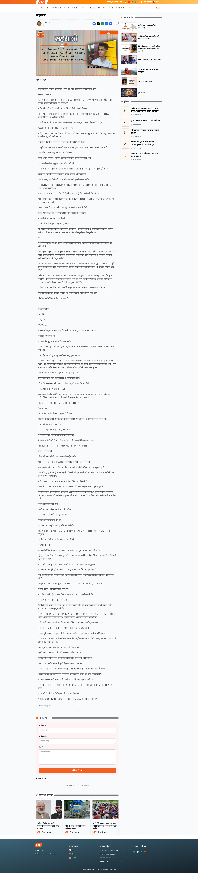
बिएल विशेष (56, 8)
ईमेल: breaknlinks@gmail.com (109, 850)
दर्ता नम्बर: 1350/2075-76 (107, 858)
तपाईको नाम (42, 725)
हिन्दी (73, 854)
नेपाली (157, 2)
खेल (83, 8)
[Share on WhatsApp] (102, 23)
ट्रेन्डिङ (126, 101)
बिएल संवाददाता (46, 832)
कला (111, 8)
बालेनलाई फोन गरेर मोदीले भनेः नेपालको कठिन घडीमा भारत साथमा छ (48, 826)
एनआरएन (120, 8)
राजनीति (75, 8)
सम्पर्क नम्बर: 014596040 (107, 854)
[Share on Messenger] (106, 23)
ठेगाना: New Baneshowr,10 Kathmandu (111, 862)
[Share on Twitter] (98, 23)
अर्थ (104, 8)
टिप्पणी (41, 747)
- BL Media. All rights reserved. (105, 869)
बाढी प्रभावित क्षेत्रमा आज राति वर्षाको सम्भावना (75, 827)
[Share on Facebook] (94, 23)
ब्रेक (46, 8)
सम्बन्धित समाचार (46, 795)
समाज (66, 8)
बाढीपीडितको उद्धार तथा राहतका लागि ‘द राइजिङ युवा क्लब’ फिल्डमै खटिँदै (105, 826)
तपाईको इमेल (43, 736)
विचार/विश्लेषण (94, 8)
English (74, 858)
